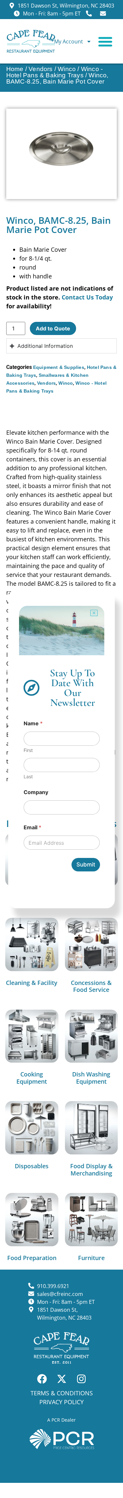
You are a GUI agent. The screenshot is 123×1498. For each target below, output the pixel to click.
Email (32, 827)
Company (36, 792)
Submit (85, 864)
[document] (61, 749)
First (28, 750)
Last (28, 776)
